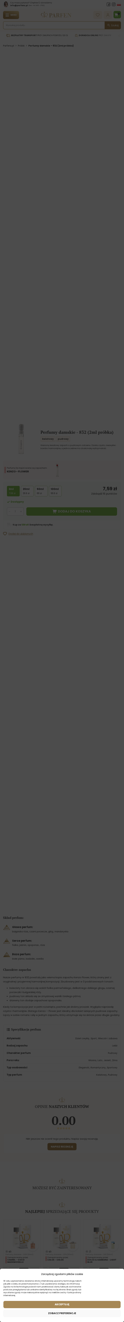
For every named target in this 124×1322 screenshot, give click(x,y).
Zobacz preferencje (62, 1313)
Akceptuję (62, 1304)
